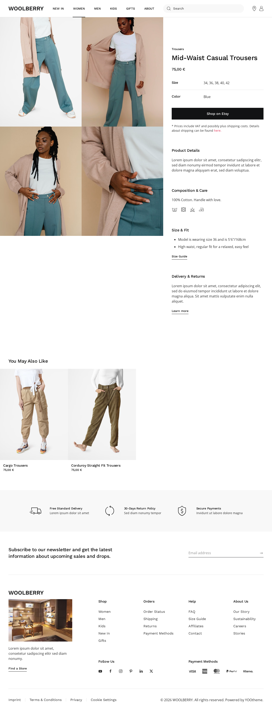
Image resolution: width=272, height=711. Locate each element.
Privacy (76, 700)
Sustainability (244, 619)
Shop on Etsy (218, 114)
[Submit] (261, 553)
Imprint (14, 700)
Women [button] (79, 8)
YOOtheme (253, 700)
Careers (239, 626)
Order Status (154, 612)
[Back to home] (26, 8)
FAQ (191, 612)
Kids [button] (113, 8)
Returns (150, 626)
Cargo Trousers (15, 465)
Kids (101, 626)
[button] (41, 72)
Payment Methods (158, 633)
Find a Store (17, 668)
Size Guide (197, 619)
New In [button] (58, 8)
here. (217, 130)
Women (104, 612)
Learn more (180, 311)
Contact (195, 633)
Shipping (150, 619)
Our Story (241, 612)
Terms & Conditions (46, 700)
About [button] (149, 8)
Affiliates (195, 626)
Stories (239, 633)
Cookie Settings (103, 700)
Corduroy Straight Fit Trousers (95, 465)
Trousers (178, 49)
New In (104, 633)
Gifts (130, 8)
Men (101, 619)
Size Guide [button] (179, 256)
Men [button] (97, 8)
